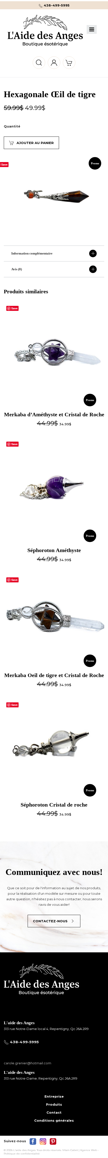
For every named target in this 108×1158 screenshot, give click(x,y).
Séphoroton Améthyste (54, 550)
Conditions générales (54, 1120)
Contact (54, 1112)
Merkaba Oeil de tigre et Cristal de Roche (54, 675)
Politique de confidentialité (22, 1153)
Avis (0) (16, 269)
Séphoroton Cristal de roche (54, 805)
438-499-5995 (56, 5)
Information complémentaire (31, 253)
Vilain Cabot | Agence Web (79, 1150)
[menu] (92, 29)
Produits (54, 1104)
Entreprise (54, 1096)
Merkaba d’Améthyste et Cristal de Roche (54, 414)
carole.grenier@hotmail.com (27, 1063)
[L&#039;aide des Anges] (41, 987)
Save (14, 308)
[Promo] (54, 352)
